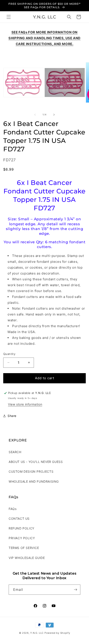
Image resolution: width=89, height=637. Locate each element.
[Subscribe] (75, 590)
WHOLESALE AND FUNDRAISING (34, 481)
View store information (25, 404)
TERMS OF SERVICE (24, 548)
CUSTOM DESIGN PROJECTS (31, 471)
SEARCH (15, 452)
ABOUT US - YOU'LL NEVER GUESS (36, 462)
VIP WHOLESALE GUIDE (27, 558)
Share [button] (12, 416)
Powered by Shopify (57, 632)
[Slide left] (35, 114)
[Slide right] (54, 114)
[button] (8, 17)
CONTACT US (19, 518)
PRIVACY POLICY (22, 538)
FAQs (12, 509)
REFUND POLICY (21, 528)
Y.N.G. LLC (37, 632)
